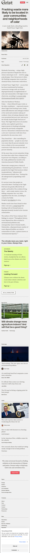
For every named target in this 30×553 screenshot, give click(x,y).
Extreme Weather (5, 490)
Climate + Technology (24, 61)
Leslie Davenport (5, 434)
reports (13, 98)
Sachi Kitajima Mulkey (7, 442)
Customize (14, 550)
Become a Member (6, 523)
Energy (3, 482)
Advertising (4, 525)
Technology (12, 330)
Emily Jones (7, 425)
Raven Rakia (4, 54)
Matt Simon (4, 394)
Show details (22, 541)
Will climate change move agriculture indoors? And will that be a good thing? (14, 324)
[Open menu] (27, 2)
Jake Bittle (4, 386)
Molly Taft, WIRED (6, 377)
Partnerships (4, 509)
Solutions (4, 486)
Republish (4, 527)
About (3, 501)
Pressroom (4, 510)
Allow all (15, 546)
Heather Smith (5, 330)
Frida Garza (4, 451)
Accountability (5, 488)
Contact (3, 505)
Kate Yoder (6, 368)
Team (3, 503)
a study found (16, 206)
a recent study (21, 96)
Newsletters (4, 519)
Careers (3, 507)
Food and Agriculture (6, 492)
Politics (3, 484)
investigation (12, 200)
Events (3, 521)
